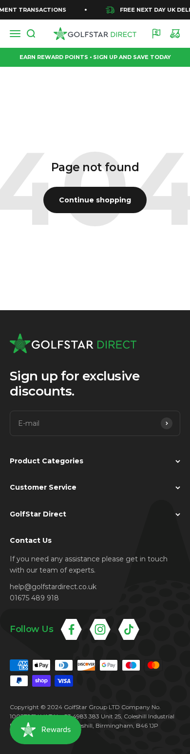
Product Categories (46, 460)
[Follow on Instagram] (100, 629)
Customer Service (43, 487)
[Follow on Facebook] (71, 629)
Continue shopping (95, 200)
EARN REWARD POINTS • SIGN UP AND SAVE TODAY (95, 57)
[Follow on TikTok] (128, 629)
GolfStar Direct (38, 514)
